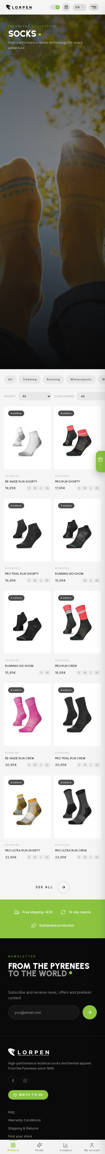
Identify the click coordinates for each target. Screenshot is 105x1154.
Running (53, 379)
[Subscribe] (90, 1012)
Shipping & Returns (23, 1128)
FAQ (11, 1112)
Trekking (30, 379)
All (10, 379)
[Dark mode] (55, 7)
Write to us (31, 1095)
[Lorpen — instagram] (25, 1080)
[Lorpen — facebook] (12, 1080)
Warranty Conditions (24, 1120)
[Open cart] (66, 7)
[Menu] (94, 7)
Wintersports (81, 379)
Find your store (20, 1136)
